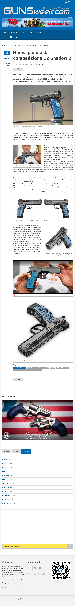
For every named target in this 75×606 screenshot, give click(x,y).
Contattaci (31, 603)
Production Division (62, 367)
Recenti (6, 451)
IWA (48, 367)
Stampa (8, 22)
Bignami (39, 367)
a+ (9, 26)
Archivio (27, 451)
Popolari (16, 451)
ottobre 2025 (6, 499)
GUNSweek (7, 58)
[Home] (36, 10)
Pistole (41, 64)
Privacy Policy (45, 603)
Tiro (31, 370)
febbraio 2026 (6, 483)
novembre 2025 (7, 495)
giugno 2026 (6, 467)
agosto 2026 (6, 459)
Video (24, 32)
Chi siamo (23, 603)
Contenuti (14, 32)
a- (6, 26)
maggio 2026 (6, 471)
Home (6, 32)
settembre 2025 (7, 503)
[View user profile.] (7, 53)
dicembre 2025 (7, 491)
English (18, 69)
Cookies (53, 603)
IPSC (44, 367)
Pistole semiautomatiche (21, 370)
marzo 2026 (6, 479)
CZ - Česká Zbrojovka (20, 367)
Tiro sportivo (38, 370)
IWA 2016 (52, 367)
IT (68, 2)
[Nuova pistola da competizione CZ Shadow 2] (43, 105)
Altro (30, 32)
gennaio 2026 (6, 487)
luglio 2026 (5, 463)
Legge (39, 32)
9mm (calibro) (31, 367)
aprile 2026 (5, 475)
